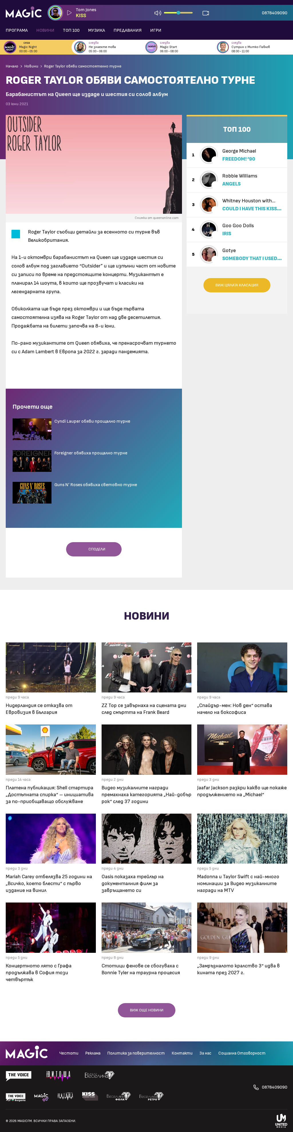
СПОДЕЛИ (95, 549)
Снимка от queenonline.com (157, 217)
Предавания (128, 30)
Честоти (68, 1053)
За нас (205, 1053)
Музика (96, 30)
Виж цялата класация (236, 285)
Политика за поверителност (136, 1053)
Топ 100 (71, 30)
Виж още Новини (146, 1010)
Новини (45, 30)
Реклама (92, 1053)
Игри (155, 30)
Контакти (182, 1053)
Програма (17, 30)
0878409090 (274, 13)
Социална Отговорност (242, 1053)
